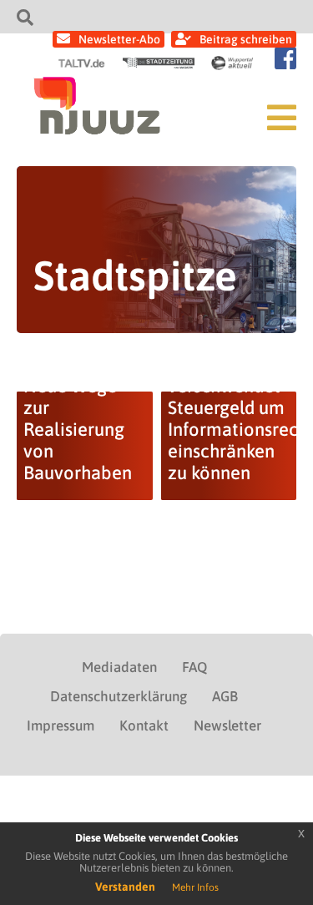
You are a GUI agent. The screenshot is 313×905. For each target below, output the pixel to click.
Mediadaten (119, 667)
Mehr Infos (195, 887)
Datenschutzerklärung (118, 696)
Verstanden (125, 886)
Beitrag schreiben (245, 39)
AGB (225, 696)
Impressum (60, 725)
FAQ (194, 667)
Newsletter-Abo (119, 39)
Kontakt (144, 725)
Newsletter (227, 725)
